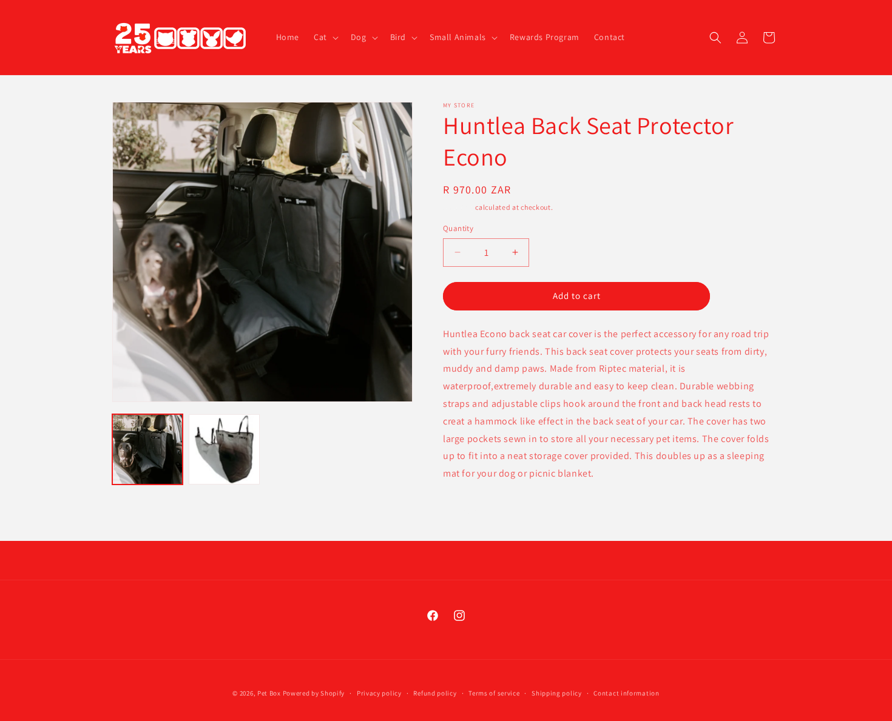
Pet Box (269, 693)
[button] (324, 37)
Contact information (626, 693)
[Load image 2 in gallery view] (224, 449)
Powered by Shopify (314, 693)
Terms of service (493, 693)
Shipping (458, 207)
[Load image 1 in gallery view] (147, 449)
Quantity (458, 228)
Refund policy (434, 693)
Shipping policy (557, 693)
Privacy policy (379, 693)
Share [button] (468, 510)
